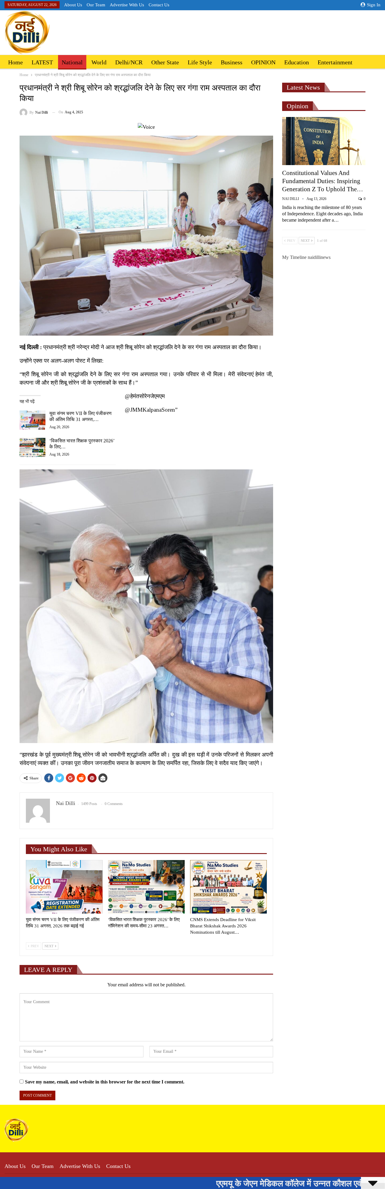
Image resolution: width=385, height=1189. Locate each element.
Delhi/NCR (129, 62)
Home (15, 62)
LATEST (42, 62)
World (98, 62)
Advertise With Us (127, 4)
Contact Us (159, 4)
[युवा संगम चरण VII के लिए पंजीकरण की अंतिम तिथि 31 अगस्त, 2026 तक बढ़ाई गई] (32, 420)
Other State (165, 62)
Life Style (200, 62)
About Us (73, 4)
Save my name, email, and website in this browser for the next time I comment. (104, 1081)
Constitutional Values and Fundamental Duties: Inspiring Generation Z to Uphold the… (322, 181)
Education (296, 62)
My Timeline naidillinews (306, 257)
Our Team (96, 4)
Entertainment (335, 62)
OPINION (263, 62)
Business (231, 62)
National (72, 62)
